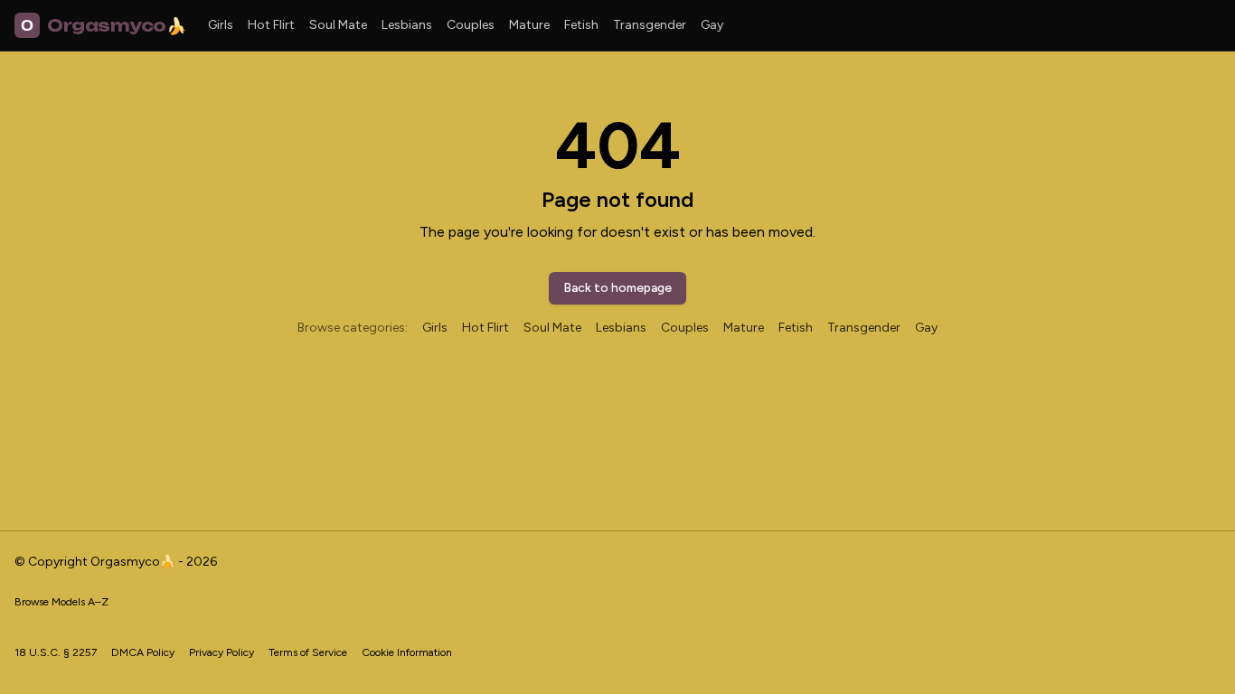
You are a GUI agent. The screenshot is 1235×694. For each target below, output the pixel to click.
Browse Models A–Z (61, 602)
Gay (712, 25)
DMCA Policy (142, 652)
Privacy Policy (221, 652)
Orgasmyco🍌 (103, 25)
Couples (471, 25)
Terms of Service (308, 652)
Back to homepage (617, 287)
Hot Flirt (271, 25)
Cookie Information (407, 652)
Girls (220, 25)
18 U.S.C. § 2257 (55, 652)
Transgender (649, 25)
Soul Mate (338, 25)
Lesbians (407, 25)
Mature (529, 25)
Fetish (581, 25)
